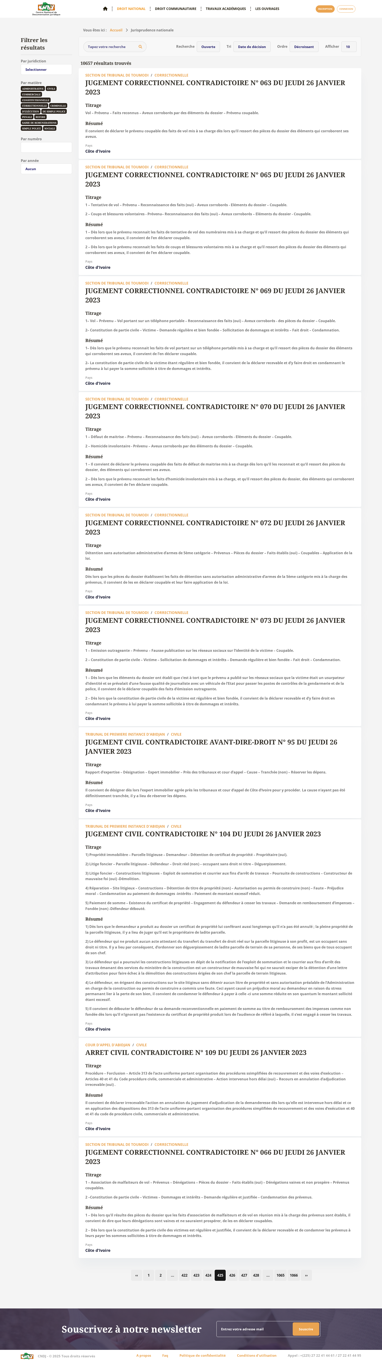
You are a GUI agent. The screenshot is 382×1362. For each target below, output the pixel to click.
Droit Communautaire (175, 9)
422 (184, 1275)
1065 (281, 1275)
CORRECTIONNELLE (171, 75)
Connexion (346, 8)
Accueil (116, 30)
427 (244, 1275)
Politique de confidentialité (203, 1355)
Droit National (131, 9)
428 (256, 1275)
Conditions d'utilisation (257, 1355)
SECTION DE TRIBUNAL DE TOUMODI (117, 75)
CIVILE (176, 734)
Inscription (325, 8)
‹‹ (136, 1275)
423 (196, 1275)
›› (306, 1275)
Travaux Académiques (226, 9)
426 (232, 1275)
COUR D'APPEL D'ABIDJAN (107, 1045)
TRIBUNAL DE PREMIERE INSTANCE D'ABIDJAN (125, 734)
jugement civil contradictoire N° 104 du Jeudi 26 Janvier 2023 (203, 833)
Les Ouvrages (267, 9)
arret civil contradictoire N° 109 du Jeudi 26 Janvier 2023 (196, 1052)
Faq (165, 1355)
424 (208, 1275)
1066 (294, 1275)
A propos (143, 1355)
